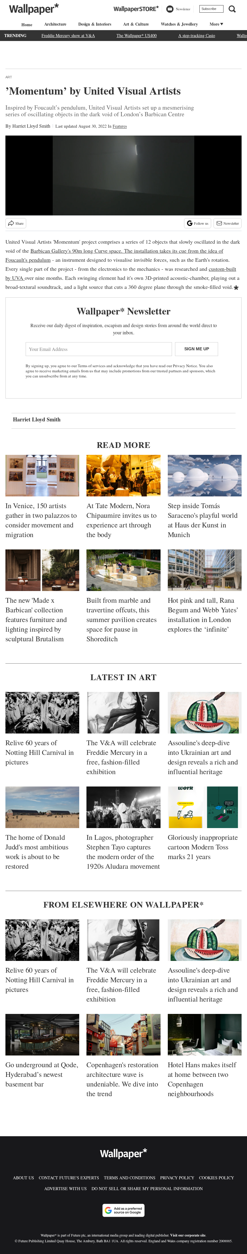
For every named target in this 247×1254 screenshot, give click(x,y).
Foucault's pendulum (28, 259)
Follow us (201, 223)
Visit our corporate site (187, 1235)
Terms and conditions (129, 1178)
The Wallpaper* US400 (137, 35)
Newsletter (231, 223)
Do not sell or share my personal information (147, 1188)
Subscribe (209, 9)
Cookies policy (216, 1178)
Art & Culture (136, 24)
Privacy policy (177, 1178)
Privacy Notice (185, 365)
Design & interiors (94, 24)
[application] (123, 175)
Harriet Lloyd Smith (31, 126)
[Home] (26, 24)
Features (120, 126)
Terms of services (92, 365)
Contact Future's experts (69, 1178)
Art (8, 77)
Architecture (55, 24)
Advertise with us (65, 1188)
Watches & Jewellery (179, 24)
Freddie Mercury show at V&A (68, 35)
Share (19, 223)
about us (23, 1178)
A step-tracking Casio (196, 35)
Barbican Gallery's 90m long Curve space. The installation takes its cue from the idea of (126, 250)
